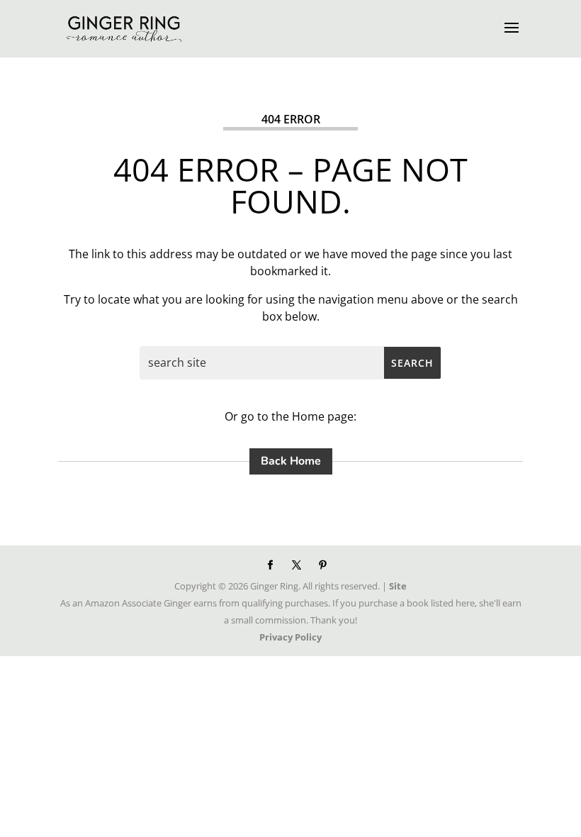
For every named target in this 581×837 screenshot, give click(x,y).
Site (398, 586)
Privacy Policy (290, 637)
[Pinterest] (322, 565)
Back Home (291, 461)
